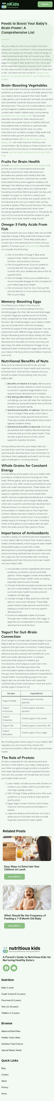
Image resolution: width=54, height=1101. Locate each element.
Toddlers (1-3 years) (10, 1013)
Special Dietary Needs (11, 1050)
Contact (4, 1075)
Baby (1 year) (7, 988)
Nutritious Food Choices (12, 1044)
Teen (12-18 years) (9, 1007)
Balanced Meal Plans (10, 1031)
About (4, 1081)
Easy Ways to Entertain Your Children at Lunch (22, 868)
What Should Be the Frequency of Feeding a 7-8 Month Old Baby (25, 917)
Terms (4, 1094)
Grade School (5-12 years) (13, 994)
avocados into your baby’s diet (16, 116)
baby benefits (32, 246)
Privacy (4, 1087)
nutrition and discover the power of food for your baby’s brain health (26, 76)
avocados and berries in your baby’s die (29, 165)
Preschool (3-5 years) (11, 1000)
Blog (3, 1068)
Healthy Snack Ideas (10, 1037)
